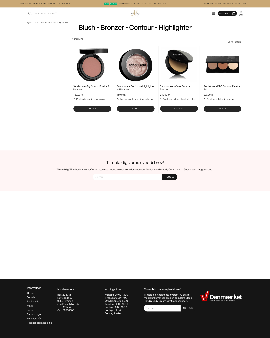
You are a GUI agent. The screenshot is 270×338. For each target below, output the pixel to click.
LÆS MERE (92, 109)
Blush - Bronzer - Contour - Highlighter (51, 22)
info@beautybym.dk (68, 304)
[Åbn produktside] (92, 64)
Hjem (29, 22)
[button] (213, 13)
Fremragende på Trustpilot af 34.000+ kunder (135, 4)
